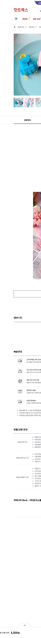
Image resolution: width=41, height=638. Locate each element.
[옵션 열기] (24, 625)
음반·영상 (36, 19)
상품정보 (27, 120)
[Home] (14, 27)
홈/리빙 (31, 27)
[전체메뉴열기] (16, 18)
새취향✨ (26, 19)
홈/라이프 (21, 27)
